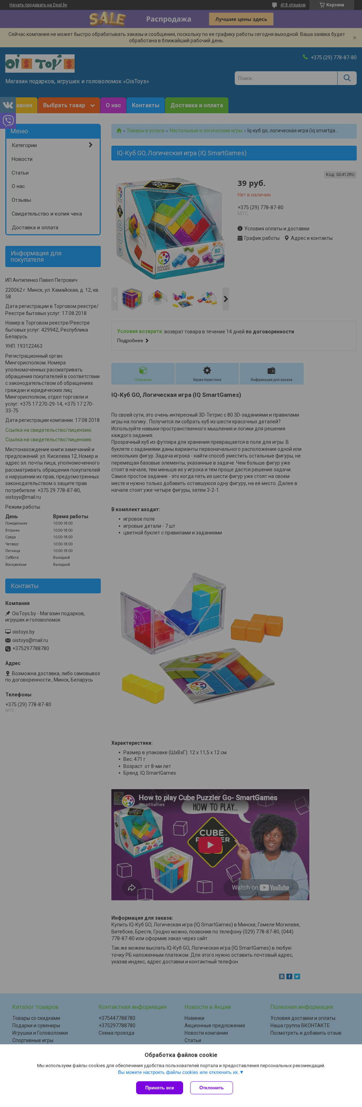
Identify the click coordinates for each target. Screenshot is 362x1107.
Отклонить (211, 1087)
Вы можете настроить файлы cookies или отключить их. (178, 1072)
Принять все (159, 1087)
